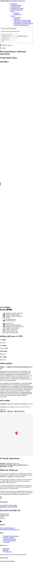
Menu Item (17, 19)
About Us (16, 13)
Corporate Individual (16, 5)
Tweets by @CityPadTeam (7, 561)
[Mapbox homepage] (1, 454)
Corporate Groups (15, 7)
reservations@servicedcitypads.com (23, 23)
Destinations (14, 4)
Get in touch (17, 17)
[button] (16, 433)
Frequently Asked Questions (11, 536)
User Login (6, 542)
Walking (10, 411)
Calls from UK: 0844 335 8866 (22, 20)
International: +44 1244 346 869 (22, 22)
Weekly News (17, 14)
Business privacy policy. (9, 539)
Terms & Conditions (8, 537)
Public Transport (20, 411)
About (12, 11)
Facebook (6, 548)
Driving (4, 411)
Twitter (6, 550)
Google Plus (8, 551)
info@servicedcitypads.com (21, 25)
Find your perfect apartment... (9, 28)
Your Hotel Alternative (9, 540)
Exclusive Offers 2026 (17, 10)
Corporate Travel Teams (17, 8)
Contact (13, 16)
